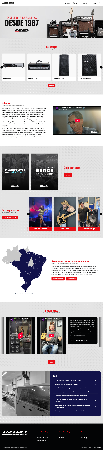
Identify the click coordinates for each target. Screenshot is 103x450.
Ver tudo (51, 85)
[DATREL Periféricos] (8, 3)
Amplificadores (7, 78)
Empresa (85, 3)
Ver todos (68, 175)
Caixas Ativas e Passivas (85, 78)
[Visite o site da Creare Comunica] (99, 447)
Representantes (72, 279)
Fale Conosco (85, 435)
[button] (1, 67)
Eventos (61, 435)
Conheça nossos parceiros (10, 217)
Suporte (75, 3)
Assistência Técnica (58, 279)
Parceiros (61, 437)
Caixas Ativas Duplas (59, 78)
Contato (95, 3)
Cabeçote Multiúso (33, 78)
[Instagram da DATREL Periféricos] (82, 438)
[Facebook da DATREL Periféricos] (85, 438)
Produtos (67, 3)
